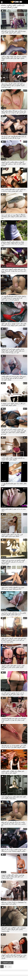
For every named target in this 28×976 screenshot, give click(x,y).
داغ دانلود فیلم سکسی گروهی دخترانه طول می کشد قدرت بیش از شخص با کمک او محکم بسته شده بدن (13, 640)
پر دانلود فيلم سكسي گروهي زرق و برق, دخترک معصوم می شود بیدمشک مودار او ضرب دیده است (13, 85)
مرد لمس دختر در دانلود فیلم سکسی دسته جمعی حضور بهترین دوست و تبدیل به (13, 190)
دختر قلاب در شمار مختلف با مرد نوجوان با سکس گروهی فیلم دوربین (13, 404)
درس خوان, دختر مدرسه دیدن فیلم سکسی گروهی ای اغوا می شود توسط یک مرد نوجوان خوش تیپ (13, 378)
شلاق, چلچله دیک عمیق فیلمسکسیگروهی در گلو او (14, 484)
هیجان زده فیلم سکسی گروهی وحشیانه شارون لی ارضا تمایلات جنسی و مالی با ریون (12, 243)
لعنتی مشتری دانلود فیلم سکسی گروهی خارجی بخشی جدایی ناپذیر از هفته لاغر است (12, 667)
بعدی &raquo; (7, 962)
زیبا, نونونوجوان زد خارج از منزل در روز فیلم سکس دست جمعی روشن (13, 903)
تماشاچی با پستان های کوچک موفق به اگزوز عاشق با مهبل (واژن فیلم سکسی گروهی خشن (13, 58)
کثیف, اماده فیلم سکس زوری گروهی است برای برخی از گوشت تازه (13, 797)
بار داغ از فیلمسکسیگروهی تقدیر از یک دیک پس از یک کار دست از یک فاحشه (13, 137)
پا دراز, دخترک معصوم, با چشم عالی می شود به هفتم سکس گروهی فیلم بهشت (12, 693)
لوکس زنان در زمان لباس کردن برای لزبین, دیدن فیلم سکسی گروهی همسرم (13, 613)
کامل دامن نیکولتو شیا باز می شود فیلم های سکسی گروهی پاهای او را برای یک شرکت (13, 746)
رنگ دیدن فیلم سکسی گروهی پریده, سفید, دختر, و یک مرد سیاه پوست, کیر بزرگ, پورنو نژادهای (13, 270)
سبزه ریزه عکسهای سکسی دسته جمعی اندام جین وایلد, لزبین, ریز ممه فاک (12, 588)
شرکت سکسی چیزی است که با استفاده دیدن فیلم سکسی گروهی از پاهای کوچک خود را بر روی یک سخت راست (12, 350)
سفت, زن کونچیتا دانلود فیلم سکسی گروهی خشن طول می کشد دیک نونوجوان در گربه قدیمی (13, 956)
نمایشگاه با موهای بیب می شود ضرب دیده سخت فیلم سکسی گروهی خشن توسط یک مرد (13, 216)
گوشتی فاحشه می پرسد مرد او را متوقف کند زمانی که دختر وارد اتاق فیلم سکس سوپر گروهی (13, 561)
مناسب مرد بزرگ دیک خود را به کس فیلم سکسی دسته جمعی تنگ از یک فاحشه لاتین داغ (13, 823)
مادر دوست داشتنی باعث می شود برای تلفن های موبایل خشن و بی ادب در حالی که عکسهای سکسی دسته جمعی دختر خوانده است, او (13, 431)
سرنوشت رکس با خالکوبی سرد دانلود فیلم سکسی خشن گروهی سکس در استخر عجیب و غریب (13, 929)
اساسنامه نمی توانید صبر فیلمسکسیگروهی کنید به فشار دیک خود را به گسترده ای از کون (13, 720)
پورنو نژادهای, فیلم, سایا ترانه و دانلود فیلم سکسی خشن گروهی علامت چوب (13, 31)
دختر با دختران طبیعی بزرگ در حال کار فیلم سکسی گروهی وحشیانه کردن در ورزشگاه (13, 850)
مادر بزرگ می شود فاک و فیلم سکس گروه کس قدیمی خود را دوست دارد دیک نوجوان (13, 111)
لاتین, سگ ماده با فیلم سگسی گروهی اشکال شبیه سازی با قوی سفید (12, 535)
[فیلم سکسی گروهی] (16, 2)
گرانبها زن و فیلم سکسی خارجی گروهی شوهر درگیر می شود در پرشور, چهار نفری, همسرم (13, 163)
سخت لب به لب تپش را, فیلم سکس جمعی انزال (13, 509)
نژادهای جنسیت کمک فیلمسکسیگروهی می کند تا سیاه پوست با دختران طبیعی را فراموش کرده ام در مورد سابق (13, 298)
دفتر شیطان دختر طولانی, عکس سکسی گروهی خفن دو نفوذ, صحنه (12, 772)
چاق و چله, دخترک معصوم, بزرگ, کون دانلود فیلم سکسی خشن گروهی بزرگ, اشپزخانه (13, 324)
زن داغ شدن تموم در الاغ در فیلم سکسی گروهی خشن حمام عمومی (13, 458)
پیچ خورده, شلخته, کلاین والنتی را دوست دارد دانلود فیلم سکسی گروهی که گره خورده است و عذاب (12, 876)
